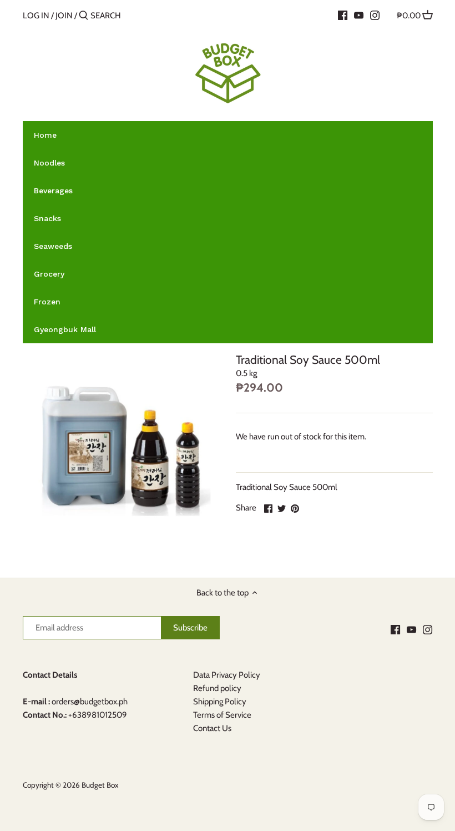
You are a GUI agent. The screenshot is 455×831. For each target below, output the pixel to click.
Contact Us (212, 728)
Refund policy (217, 688)
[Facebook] (342, 15)
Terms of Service (222, 715)
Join (64, 16)
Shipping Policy (219, 702)
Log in (36, 16)
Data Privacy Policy (226, 675)
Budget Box (100, 784)
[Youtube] (358, 15)
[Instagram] (375, 15)
